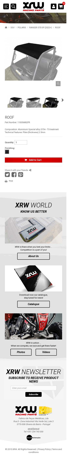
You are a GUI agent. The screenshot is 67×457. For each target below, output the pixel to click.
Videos (46, 352)
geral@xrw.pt (33, 428)
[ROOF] (15, 101)
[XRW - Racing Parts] (33, 7)
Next (62, 100)
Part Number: (11, 122)
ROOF (57, 27)
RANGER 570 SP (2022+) (40, 27)
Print (11, 181)
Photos (21, 352)
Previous (3, 100)
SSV (12, 27)
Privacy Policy (44, 449)
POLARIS (22, 27)
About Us (33, 256)
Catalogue (33, 304)
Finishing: (10, 148)
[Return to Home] (5, 27)
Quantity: (9, 142)
